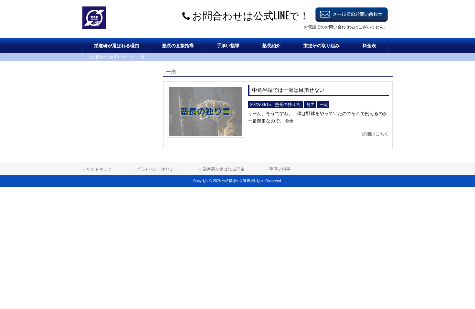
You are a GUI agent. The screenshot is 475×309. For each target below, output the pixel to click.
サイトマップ (98, 169)
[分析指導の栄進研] (94, 27)
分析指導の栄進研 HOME (109, 57)
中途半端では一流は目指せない (288, 90)
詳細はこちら (375, 133)
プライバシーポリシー (157, 169)
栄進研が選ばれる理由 (224, 169)
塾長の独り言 (287, 104)
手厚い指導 (279, 169)
